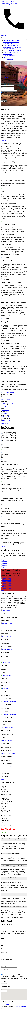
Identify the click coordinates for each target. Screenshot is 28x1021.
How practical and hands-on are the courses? (10, 853)
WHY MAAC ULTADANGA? (11, 42)
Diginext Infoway (21, 1006)
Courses (3, 3)
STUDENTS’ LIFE (8, 49)
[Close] (26, 39)
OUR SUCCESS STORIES (11, 52)
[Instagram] (4, 832)
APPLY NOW (4, 101)
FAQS (5, 57)
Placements (12, 5)
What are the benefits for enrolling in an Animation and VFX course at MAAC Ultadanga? (14, 839)
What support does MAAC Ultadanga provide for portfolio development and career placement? (14, 878)
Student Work (10, 3)
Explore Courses (5, 77)
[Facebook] (1, 832)
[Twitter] (3, 832)
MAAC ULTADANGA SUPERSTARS (13, 50)
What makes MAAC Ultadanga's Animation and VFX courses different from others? (14, 907)
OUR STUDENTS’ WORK (10, 45)
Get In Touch (4, 140)
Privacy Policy (5, 1004)
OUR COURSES (8, 43)
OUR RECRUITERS (9, 55)
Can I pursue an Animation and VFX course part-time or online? (14, 866)
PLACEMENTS (7, 54)
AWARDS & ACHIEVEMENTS (12, 47)
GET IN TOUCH (8, 59)
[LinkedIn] (5, 832)
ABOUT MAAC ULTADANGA (11, 40)
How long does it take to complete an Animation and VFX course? (14, 894)
